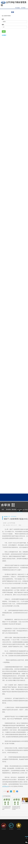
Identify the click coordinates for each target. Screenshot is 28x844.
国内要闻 (8, 509)
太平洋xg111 (5, 786)
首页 (3, 509)
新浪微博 (4, 829)
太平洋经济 (19, 510)
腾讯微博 (11, 829)
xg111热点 (25, 509)
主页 (9, 516)
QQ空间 (18, 829)
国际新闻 (14, 509)
